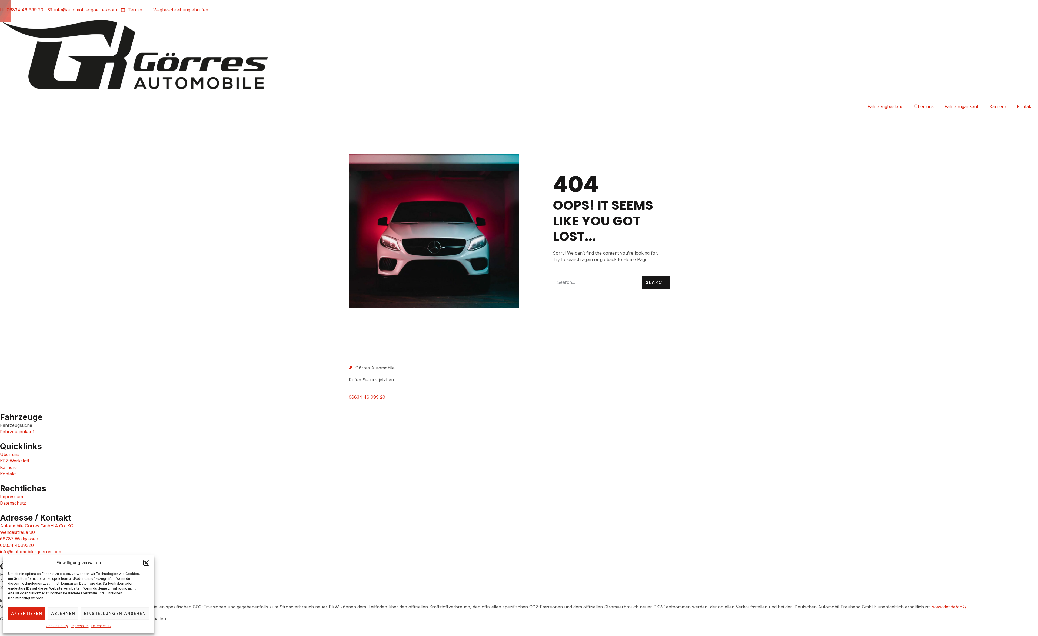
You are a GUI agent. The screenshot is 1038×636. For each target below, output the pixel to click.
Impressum (80, 626)
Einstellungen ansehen (115, 613)
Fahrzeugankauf (961, 106)
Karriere (997, 106)
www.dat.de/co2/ (949, 607)
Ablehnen (63, 613)
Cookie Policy (57, 626)
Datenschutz (101, 626)
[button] (146, 562)
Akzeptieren (26, 613)
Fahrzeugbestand (885, 106)
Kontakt (1025, 106)
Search (656, 282)
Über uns (924, 106)
